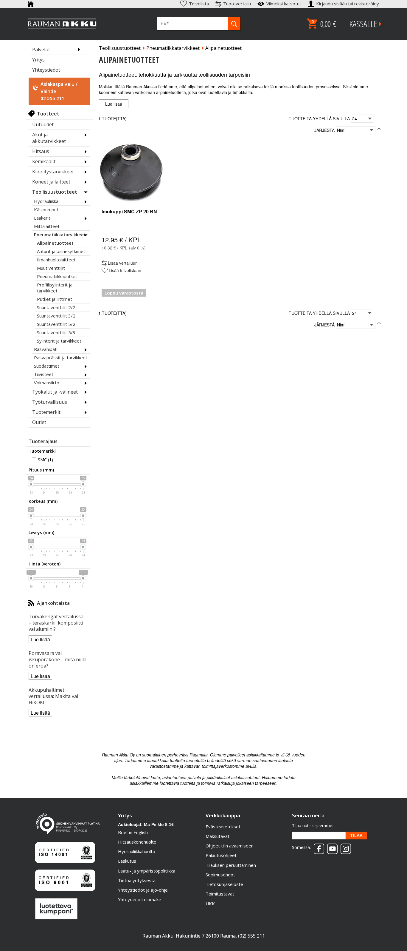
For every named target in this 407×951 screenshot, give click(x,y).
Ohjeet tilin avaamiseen (230, 846)
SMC (42, 460)
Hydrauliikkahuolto (136, 851)
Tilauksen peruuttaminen (231, 865)
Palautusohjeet (221, 855)
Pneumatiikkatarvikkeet (173, 48)
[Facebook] (317, 847)
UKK (210, 904)
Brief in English (133, 832)
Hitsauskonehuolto (137, 842)
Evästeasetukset (223, 827)
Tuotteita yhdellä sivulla (319, 118)
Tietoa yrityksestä (137, 880)
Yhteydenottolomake (139, 899)
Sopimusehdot (220, 875)
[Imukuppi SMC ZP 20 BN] (131, 172)
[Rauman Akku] (62, 24)
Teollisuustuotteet (120, 48)
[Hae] (234, 23)
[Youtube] (331, 847)
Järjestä (324, 130)
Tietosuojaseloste (224, 884)
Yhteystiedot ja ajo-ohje (143, 890)
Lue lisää (40, 639)
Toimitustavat (220, 894)
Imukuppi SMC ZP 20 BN (129, 211)
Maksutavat (217, 836)
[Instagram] (344, 847)
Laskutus (127, 861)
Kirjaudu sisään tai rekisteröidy (348, 4)
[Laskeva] (379, 129)
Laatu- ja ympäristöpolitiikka (146, 871)
